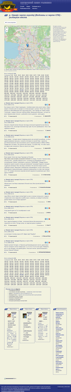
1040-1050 (38, 93)
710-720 (42, 86)
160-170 (37, 76)
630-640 (47, 85)
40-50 (27, 75)
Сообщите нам (42, 69)
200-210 (11, 78)
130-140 (21, 76)
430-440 (37, 81)
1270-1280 (7, 100)
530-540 (42, 83)
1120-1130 (44, 95)
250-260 (37, 78)
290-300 (11, 80)
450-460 (47, 81)
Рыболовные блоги (25, 8)
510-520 (32, 83)
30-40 (23, 75)
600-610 (32, 85)
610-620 (37, 85)
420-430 (32, 81)
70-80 (38, 75)
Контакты (34, 8)
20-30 (19, 75)
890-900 (42, 90)
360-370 (47, 80)
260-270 (42, 78)
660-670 (17, 86)
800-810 (42, 88)
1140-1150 (12, 96)
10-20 (15, 75)
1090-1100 (25, 95)
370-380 (6, 81)
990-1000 (6, 93)
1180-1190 (37, 96)
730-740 (6, 88)
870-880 (32, 90)
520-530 (37, 83)
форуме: (18, 289)
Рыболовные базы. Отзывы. (16, 296)
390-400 (17, 81)
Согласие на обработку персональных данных (12, 391)
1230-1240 (25, 98)
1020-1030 (25, 93)
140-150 (27, 76)
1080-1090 (19, 95)
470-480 (11, 83)
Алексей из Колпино (45, 187)
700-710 (37, 86)
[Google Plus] (49, 104)
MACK (48, 212)
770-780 (27, 88)
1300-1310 (25, 100)
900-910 (47, 90)
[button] (27, 45)
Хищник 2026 (59, 340)
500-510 (27, 83)
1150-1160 (19, 96)
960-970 (32, 91)
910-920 (6, 91)
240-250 (32, 78)
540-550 (47, 83)
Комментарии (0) (13, 116)
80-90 (42, 75)
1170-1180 (31, 96)
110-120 (11, 76)
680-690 (27, 86)
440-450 (42, 81)
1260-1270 (44, 98)
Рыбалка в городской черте (16, 297)
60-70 (35, 75)
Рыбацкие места (36, 6)
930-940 (17, 91)
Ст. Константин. (46, 174)
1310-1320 (32, 100)
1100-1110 (32, 95)
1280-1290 (13, 100)
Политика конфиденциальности (22, 389)
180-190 (47, 76)
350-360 (42, 80)
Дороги (11, 293)
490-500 (22, 83)
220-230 (22, 78)
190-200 (6, 78)
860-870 (27, 90)
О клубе (22, 6)
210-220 (17, 78)
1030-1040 (31, 93)
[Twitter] (47, 104)
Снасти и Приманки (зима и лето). (60, 335)
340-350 (37, 80)
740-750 (11, 88)
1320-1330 (38, 100)
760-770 (22, 88)
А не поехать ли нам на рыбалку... (17, 291)
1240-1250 (32, 98)
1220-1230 (19, 98)
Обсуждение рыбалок (14, 290)
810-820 (47, 88)
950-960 (27, 91)
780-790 (32, 88)
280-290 (6, 80)
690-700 (32, 86)
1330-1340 (44, 100)
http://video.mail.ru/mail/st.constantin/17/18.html (17, 158)
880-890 (37, 90)
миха (49, 201)
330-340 (32, 80)
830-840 (11, 90)
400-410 (22, 81)
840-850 (17, 90)
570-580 (17, 85)
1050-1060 (44, 93)
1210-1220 (13, 98)
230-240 (27, 78)
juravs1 (48, 130)
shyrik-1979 (47, 116)
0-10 (12, 75)
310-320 (22, 80)
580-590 (22, 85)
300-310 (17, 80)
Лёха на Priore (46, 236)
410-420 (27, 81)
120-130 (16, 76)
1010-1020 (19, 93)
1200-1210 (7, 98)
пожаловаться (38, 116)
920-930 (11, 91)
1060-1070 (7, 95)
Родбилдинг (59, 351)
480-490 (17, 83)
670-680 (22, 86)
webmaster (60, 388)
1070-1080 (13, 95)
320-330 (27, 80)
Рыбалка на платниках (14, 299)
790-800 (37, 88)
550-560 (6, 85)
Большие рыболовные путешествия (18, 300)
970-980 (37, 91)
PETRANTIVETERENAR (44, 252)
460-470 (6, 83)
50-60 (31, 75)
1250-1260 (38, 98)
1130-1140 (6, 96)
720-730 (47, 86)
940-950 (22, 91)
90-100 (47, 75)
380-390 (11, 81)
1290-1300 (19, 100)
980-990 (42, 91)
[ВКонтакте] (46, 104)
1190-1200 (43, 96)
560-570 (11, 85)
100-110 (6, 76)
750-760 (17, 88)
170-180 (42, 76)
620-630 (42, 85)
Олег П (48, 225)
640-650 (6, 86)
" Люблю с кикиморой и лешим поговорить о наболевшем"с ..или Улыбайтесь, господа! (27, 327)
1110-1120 (38, 95)
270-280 (47, 78)
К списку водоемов (11, 22)
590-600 (27, 85)
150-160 (32, 76)
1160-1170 (25, 96)
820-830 (6, 90)
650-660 (11, 86)
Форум (28, 6)
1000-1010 (12, 93)
